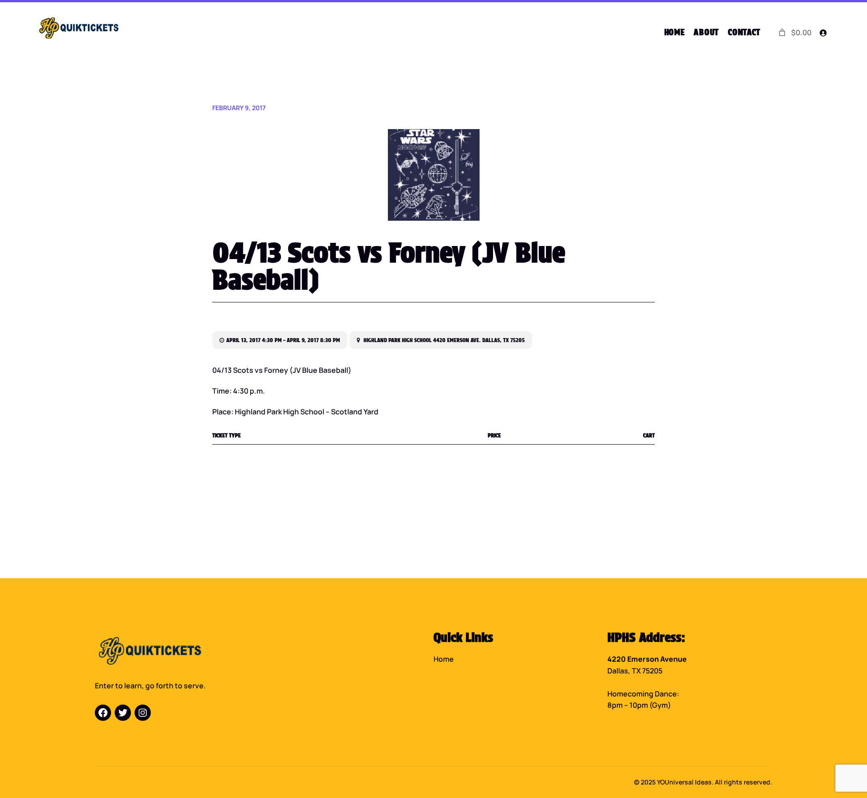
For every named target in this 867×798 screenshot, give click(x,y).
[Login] (823, 33)
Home (444, 659)
